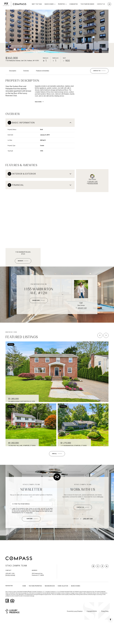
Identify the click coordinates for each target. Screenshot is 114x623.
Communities (73, 4)
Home (24, 586)
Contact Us (101, 4)
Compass (47, 591)
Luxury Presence (78, 611)
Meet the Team (37, 4)
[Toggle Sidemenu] (109, 4)
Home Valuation (63, 586)
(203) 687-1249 (93, 181)
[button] (99, 70)
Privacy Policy (29, 512)
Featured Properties (35, 586)
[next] (105, 335)
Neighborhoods (50, 586)
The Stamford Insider (87, 4)
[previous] (99, 335)
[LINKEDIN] (106, 566)
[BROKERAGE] (93, 566)
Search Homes (75, 586)
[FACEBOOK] (102, 566)
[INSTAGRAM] (98, 566)
